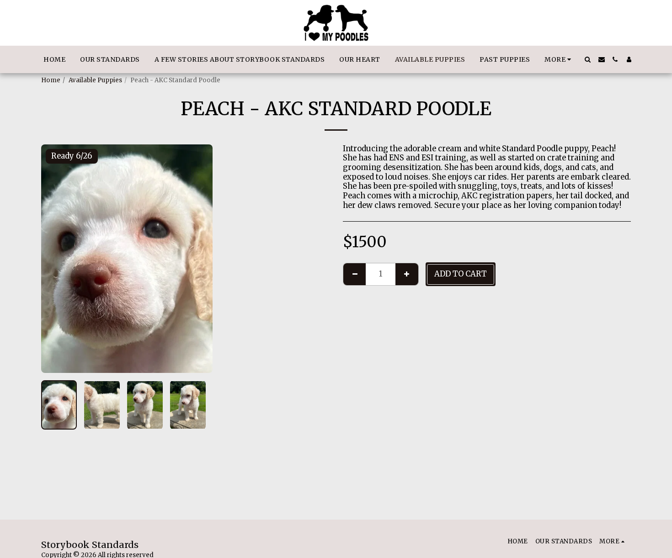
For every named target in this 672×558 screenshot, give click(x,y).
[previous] (56, 259)
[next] (198, 259)
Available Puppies (95, 80)
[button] (587, 59)
